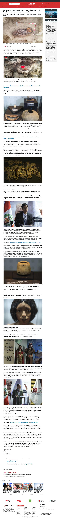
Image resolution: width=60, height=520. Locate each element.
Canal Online (32, 6)
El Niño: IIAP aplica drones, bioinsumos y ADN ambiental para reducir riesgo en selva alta (51, 47)
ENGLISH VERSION (20, 505)
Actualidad (23, 6)
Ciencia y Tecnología (27, 513)
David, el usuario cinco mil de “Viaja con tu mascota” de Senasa (28, 491)
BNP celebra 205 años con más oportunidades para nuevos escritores (7, 491)
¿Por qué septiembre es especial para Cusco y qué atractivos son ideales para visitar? (51, 34)
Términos (33, 516)
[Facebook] (42, 4)
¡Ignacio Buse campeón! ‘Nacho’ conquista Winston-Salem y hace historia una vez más (51, 56)
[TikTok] (57, 4)
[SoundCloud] (53, 4)
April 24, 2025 (29, 464)
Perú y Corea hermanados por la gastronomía (47, 513)
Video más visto (51, 9)
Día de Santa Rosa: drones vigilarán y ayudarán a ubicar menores (38, 491)
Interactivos (34, 511)
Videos (37, 6)
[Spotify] (55, 4)
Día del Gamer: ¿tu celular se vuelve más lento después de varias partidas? (50, 26)
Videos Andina (7, 481)
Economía (18, 511)
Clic (25, 511)
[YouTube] (48, 4)
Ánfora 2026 (26, 508)
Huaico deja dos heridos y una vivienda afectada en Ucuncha (24, 422)
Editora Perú (24, 516)
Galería (28, 6)
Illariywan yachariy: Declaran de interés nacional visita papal (16, 491)
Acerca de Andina (29, 516)
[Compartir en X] (10, 494)
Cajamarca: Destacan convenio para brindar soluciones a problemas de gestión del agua (17, 474)
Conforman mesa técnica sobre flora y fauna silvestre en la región (25, 242)
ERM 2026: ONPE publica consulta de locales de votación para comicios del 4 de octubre (51, 22)
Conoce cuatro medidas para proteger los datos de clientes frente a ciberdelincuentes (51, 30)
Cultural (25, 507)
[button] (3, 488)
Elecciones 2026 (42, 506)
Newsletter (45, 6)
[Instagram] (50, 4)
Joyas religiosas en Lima (44, 508)
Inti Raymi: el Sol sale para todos (45, 514)
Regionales (18, 513)
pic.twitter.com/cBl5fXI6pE (11, 461)
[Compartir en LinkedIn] (11, 494)
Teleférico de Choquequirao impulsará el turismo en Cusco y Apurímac (14, 476)
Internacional (19, 514)
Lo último (17, 6)
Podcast (40, 6)
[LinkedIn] (46, 4)
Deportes (25, 509)
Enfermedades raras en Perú (44, 507)
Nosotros (33, 514)
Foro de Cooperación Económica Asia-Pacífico (47, 509)
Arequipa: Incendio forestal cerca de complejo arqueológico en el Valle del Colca (51, 59)
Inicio (17, 507)
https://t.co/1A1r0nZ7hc (14, 460)
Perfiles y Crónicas (27, 512)
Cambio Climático (27, 514)
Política (18, 509)
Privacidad (37, 516)
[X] (44, 4)
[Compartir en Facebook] (9, 494)
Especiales (33, 509)
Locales (18, 512)
